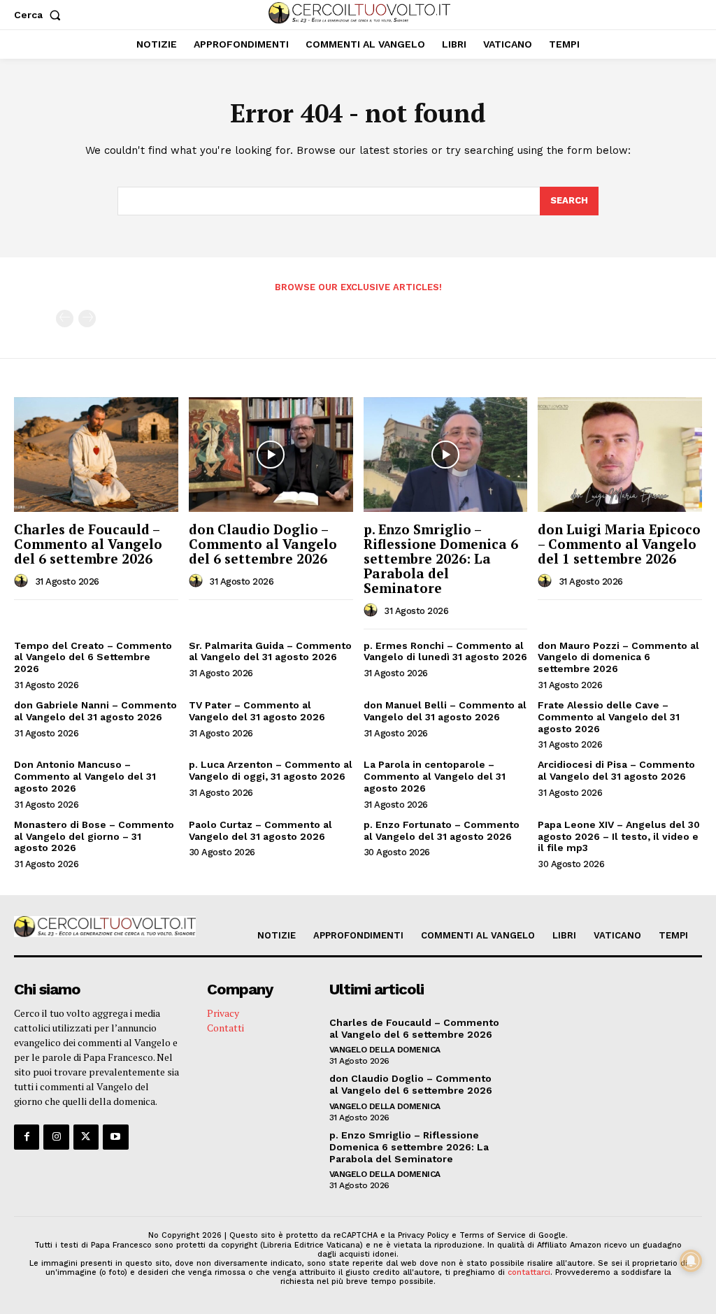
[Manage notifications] (691, 1261)
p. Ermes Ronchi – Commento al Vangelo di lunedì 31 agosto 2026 (445, 651)
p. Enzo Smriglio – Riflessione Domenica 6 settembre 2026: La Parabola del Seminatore (441, 558)
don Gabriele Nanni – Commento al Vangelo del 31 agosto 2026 (95, 710)
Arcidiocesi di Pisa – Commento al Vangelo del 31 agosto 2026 (616, 770)
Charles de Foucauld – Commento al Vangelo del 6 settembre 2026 (88, 543)
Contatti (225, 1027)
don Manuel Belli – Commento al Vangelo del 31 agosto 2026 (445, 710)
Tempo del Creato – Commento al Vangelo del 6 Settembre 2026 (93, 657)
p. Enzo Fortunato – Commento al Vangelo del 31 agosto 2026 (442, 830)
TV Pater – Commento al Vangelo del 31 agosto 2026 (257, 710)
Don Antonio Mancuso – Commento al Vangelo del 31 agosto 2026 (85, 776)
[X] (86, 1137)
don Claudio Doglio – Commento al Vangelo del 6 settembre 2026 (263, 543)
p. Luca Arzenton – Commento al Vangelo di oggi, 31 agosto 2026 (270, 770)
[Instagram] (56, 1137)
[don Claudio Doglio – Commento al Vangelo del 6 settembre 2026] (271, 454)
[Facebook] (26, 1137)
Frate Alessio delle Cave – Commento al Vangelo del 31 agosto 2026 (609, 716)
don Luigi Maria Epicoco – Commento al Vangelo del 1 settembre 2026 (619, 543)
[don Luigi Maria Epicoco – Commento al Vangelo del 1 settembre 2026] (620, 454)
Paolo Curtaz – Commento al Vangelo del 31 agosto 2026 (260, 830)
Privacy (223, 1013)
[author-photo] (23, 581)
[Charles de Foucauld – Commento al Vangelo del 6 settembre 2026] (96, 454)
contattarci (529, 1272)
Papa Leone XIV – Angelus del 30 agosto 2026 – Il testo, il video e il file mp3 (619, 836)
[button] (40, 14)
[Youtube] (115, 1137)
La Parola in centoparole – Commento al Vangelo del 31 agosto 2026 (435, 776)
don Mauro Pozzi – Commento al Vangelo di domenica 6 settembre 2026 (618, 657)
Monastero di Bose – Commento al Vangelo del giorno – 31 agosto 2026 (94, 836)
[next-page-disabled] (87, 318)
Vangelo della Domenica (385, 1050)
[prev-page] (64, 318)
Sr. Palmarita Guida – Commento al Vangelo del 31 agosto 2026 (270, 651)
